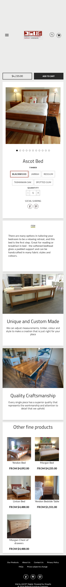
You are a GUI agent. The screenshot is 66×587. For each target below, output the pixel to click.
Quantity (33, 188)
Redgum (48, 174)
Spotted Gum (43, 182)
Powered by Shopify (42, 584)
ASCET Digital (27, 584)
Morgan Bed (47, 462)
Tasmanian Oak (22, 182)
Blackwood (19, 174)
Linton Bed (19, 501)
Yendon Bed (19, 462)
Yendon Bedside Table (47, 501)
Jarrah (35, 174)
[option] (33, 115)
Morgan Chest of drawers (19, 541)
